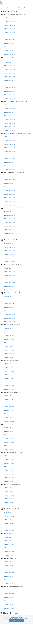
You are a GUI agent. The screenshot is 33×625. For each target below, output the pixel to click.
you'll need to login (22, 618)
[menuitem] (1, 3)
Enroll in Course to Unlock (16, 620)
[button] (1, 1)
